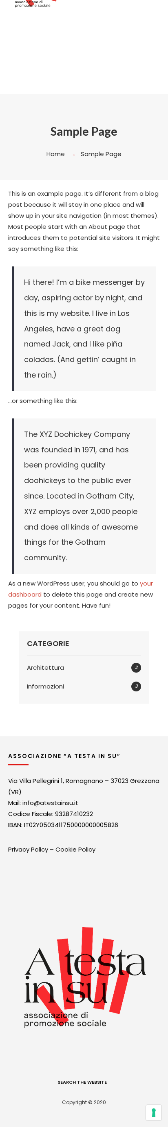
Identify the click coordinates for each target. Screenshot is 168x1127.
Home (55, 154)
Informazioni (45, 686)
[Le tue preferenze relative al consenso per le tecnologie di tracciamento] (153, 1112)
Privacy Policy (28, 849)
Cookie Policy (75, 849)
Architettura (45, 667)
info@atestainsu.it (50, 802)
